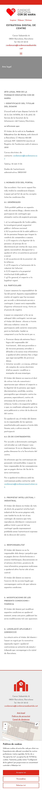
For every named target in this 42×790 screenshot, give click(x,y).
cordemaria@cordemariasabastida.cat (21, 706)
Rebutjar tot (21, 785)
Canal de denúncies (21, 719)
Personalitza (21, 779)
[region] (21, 765)
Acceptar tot (21, 772)
